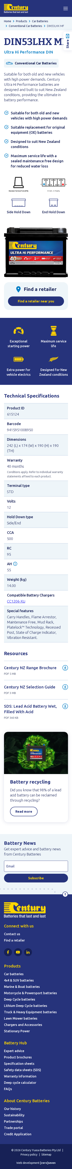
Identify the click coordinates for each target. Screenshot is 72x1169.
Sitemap (46, 1154)
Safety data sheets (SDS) (22, 1070)
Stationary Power (17, 1031)
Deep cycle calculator (20, 1082)
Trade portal (13, 1128)
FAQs (8, 1089)
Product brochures (18, 1057)
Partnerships (13, 1121)
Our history (12, 1109)
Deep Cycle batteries (19, 999)
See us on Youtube (18, 952)
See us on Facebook (8, 952)
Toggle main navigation (65, 8)
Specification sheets (19, 1063)
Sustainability (14, 1115)
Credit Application (17, 1134)
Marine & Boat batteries (22, 986)
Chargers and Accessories (23, 1025)
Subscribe (36, 878)
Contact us (12, 934)
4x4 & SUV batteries (19, 980)
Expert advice (14, 1051)
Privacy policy (29, 1154)
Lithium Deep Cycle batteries (25, 1005)
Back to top (65, 894)
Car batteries (14, 974)
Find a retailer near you (36, 301)
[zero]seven (48, 1162)
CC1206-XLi (16, 601)
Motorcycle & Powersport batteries (30, 993)
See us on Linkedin (28, 952)
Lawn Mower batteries (20, 1018)
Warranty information (20, 1076)
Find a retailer (14, 940)
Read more (23, 811)
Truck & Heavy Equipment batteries (30, 1012)
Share (67, 43)
